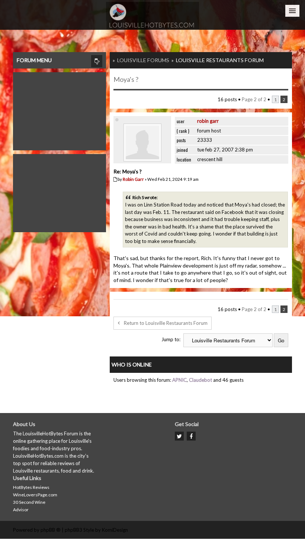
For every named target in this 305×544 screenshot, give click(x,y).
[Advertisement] (59, 109)
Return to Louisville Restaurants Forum (166, 323)
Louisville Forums (143, 60)
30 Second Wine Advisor (29, 505)
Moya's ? (125, 79)
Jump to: (170, 339)
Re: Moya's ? (127, 171)
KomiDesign (115, 530)
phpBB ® (51, 530)
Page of (254, 99)
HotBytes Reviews (31, 487)
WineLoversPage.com (35, 494)
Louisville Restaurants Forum (220, 60)
